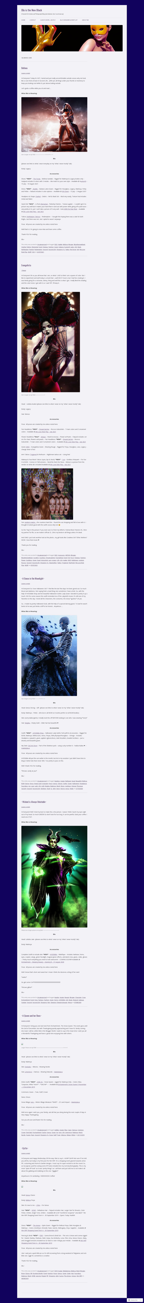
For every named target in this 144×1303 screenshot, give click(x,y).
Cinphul (38, 196)
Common (80, 1130)
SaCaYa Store (32, 746)
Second (45, 249)
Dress (32, 784)
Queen (28, 1135)
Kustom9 (67, 247)
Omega (73, 786)
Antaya (43, 437)
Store (58, 789)
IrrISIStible (53, 954)
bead (73, 781)
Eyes (36, 1000)
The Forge (37, 179)
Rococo (23, 563)
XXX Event (65, 191)
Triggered (33, 454)
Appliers (57, 781)
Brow (23, 1273)
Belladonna (66, 1271)
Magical (75, 1000)
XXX (33, 252)
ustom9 (83, 181)
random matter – (30, 522)
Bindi (78, 1271)
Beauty (67, 997)
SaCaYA (23, 789)
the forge (73, 249)
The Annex (36, 1225)
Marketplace (58, 1072)
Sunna (61, 1276)
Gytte (69, 1273)
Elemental (44, 204)
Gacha (44, 1132)
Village (69, 1135)
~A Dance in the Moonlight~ (32, 578)
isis (29, 786)
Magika (27, 723)
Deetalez (28, 1067)
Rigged (44, 1276)
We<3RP (79, 1276)
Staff (55, 1135)
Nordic (23, 1135)
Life (76, 247)
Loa (63, 460)
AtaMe (35, 189)
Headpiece (83, 784)
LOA (61, 560)
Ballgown (68, 781)
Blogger (70, 244)
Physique (80, 786)
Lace (32, 786)
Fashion (51, 247)
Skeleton (43, 789)
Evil (69, 558)
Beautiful (79, 781)
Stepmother (53, 563)
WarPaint (72, 563)
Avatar (63, 781)
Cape (69, 1130)
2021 (56, 244)
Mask (79, 247)
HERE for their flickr (70, 209)
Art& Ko (40, 1082)
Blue (66, 1130)
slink (54, 789)
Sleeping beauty (62, 1002)
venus (67, 789)
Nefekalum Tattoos (33, 217)
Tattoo (67, 249)
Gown (56, 247)
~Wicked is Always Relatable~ (33, 801)
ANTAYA (67, 555)
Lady (36, 786)
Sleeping (53, 1002)
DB (31, 1273)
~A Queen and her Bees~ (31, 1015)
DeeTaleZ (29, 1132)
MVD (28, 447)
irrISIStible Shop (38, 733)
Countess (42, 558)
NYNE (34, 1210)
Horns (56, 1000)
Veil (78, 249)
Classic (27, 1273)
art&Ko (57, 1130)
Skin (48, 1002)
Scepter (23, 1002)
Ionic (60, 1132)
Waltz (71, 789)
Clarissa (74, 1130)
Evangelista (26, 265)
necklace (68, 786)
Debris (29, 247)
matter (65, 560)
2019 (56, 1271)
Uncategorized (42, 244)
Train (58, 1135)
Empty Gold (38, 784)
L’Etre (38, 1205)
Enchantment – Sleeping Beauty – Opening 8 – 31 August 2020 (42, 962)
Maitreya (53, 786)
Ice (57, 1132)
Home (23, 20)
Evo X (72, 558)
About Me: (85, 20)
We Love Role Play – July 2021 (33, 212)
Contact (33, 20)
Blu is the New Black (31, 10)
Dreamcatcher (50, 558)
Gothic (65, 784)
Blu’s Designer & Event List (68, 20)
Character (78, 997)
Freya (50, 784)
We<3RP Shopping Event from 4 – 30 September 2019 (39, 1230)
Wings (70, 1002)
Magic (70, 1000)
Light (42, 786)
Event (40, 247)
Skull (48, 789)
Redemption (38, 249)
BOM (22, 784)
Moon (63, 786)
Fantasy (45, 247)
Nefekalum (24, 249)
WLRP (30, 252)
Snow (51, 1135)
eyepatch (45, 784)
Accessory (61, 555)
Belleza (84, 781)
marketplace (25, 748)
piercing (38, 1276)
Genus (55, 784)
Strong (62, 789)
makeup (81, 1000)
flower (23, 560)
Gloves (60, 784)
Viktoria (63, 1135)
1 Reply (23, 270)
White (73, 1135)
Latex (72, 247)
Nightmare (75, 560)
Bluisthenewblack (79, 244)
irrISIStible (62, 1000)
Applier (57, 997)
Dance (27, 784)
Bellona (24, 68)
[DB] (41, 1236)
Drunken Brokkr (38, 1273)
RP (47, 1276)
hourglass (24, 786)
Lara (49, 560)
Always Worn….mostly (48, 20)
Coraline (36, 558)
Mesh (58, 786)
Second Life (52, 249)
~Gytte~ (24, 1148)
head (38, 560)
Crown (23, 1132)
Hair (72, 1273)
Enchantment (25, 1000)
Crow (83, 997)
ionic (32, 1102)
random (81, 560)
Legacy (54, 560)
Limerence (28, 1072)
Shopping (60, 249)
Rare (32, 1135)
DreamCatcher (44, 429)
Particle (31, 249)
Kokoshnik (44, 560)
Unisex (74, 1276)
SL (64, 249)
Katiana (61, 247)
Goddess (29, 560)
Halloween (75, 784)
